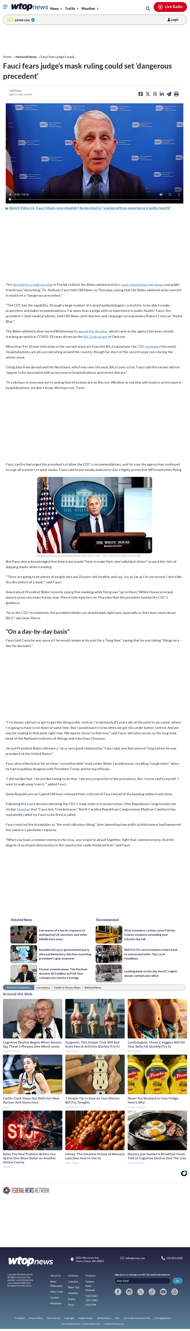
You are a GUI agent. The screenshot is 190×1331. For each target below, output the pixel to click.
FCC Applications (163, 1318)
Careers (54, 1297)
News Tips (73, 1287)
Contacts (73, 1281)
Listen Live (22, 20)
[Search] (148, 9)
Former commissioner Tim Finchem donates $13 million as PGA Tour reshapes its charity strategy (63, 973)
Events (71, 1299)
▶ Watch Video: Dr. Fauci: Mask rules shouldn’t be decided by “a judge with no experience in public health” (88, 208)
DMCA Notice (104, 1318)
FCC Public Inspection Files (137, 1318)
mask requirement (135, 284)
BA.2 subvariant (95, 337)
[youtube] (163, 1291)
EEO (117, 1318)
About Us (55, 1275)
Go (177, 1280)
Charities (73, 1293)
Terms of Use (53, 1318)
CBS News (15, 90)
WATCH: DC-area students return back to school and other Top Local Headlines (151, 954)
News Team (56, 1291)
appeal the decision (93, 331)
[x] (140, 1291)
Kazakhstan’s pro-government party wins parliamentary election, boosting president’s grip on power (65, 954)
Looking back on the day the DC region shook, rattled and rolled (150, 973)
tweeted (23, 809)
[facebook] (118, 1291)
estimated (152, 346)
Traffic (70, 9)
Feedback (20, 1318)
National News (93, 987)
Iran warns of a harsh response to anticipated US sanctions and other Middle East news (63, 934)
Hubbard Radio (85, 1318)
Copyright (69, 1318)
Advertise (55, 1303)
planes (159, 284)
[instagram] (129, 1291)
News (54, 9)
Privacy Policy (35, 1318)
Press (71, 1304)
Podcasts (91, 1275)
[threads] (174, 1291)
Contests (73, 1275)
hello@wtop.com (135, 1258)
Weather (88, 9)
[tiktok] (152, 1291)
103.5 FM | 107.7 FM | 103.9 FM (92, 1300)
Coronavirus (43, 987)
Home (7, 57)
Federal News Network (90, 1286)
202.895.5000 (175, 1258)
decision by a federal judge (33, 284)
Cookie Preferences (114, 1323)
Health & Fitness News (67, 987)
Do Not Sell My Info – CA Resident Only (81, 1323)
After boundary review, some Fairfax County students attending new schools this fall (149, 934)
